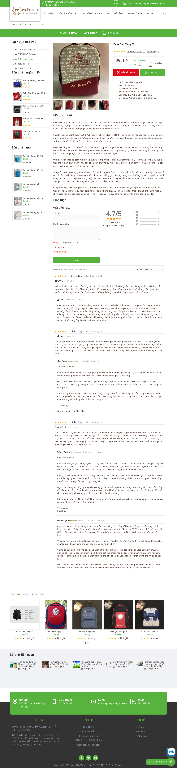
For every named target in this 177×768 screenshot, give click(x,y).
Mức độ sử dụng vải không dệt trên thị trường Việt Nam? (27, 664)
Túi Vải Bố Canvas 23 (33, 119)
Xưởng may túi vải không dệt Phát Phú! (59, 663)
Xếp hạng (57, 247)
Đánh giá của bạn (61, 224)
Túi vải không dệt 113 (33, 156)
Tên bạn (57, 212)
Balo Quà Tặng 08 (87, 632)
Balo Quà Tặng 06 (24, 632)
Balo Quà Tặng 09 (118, 632)
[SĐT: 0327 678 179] (171, 762)
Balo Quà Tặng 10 (149, 632)
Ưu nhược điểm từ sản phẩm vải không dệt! (123, 663)
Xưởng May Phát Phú (155, 64)
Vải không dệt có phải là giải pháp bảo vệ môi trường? (91, 664)
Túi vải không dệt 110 (33, 198)
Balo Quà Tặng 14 (31, 131)
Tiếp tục (76, 260)
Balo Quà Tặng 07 (55, 632)
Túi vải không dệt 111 (33, 184)
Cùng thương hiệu (33, 594)
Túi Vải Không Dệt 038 (33, 80)
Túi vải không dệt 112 (33, 170)
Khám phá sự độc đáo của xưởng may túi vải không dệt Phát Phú (154, 664)
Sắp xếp (138, 269)
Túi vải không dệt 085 (33, 106)
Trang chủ (17, 24)
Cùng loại (15, 594)
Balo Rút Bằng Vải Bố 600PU (35, 93)
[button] (85, 643)
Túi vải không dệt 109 (33, 212)
